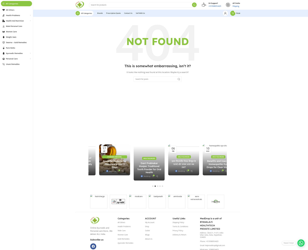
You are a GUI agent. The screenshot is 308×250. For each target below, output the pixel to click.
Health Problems (124, 226)
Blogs (147, 235)
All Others (121, 222)
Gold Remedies (123, 239)
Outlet (147, 230)
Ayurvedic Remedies (125, 243)
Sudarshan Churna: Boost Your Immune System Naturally (209, 164)
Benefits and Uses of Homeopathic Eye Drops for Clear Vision (105, 164)
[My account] (225, 13)
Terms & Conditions (180, 226)
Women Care (123, 235)
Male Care (122, 230)
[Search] (194, 5)
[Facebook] (93, 246)
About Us (148, 239)
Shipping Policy (178, 222)
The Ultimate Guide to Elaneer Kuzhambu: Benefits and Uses (140, 169)
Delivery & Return (179, 235)
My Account (149, 222)
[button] (153, 186)
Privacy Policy (178, 230)
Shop (147, 226)
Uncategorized (106, 157)
